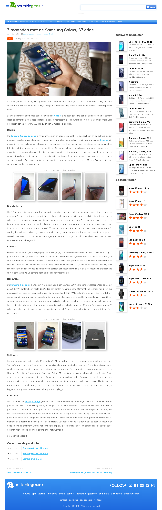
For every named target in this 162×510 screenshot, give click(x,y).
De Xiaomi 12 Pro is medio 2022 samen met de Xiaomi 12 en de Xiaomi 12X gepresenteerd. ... (141, 99)
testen (41, 493)
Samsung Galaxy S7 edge (23, 136)
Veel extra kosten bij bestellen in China (105, 22)
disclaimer (73, 500)
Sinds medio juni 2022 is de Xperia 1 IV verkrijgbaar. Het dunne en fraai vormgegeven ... (141, 59)
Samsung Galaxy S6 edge (29, 453)
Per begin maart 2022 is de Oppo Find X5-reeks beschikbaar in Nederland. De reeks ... (142, 168)
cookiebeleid (86, 500)
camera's (104, 493)
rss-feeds (98, 500)
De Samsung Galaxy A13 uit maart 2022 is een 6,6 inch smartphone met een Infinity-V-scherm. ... (141, 127)
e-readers (116, 493)
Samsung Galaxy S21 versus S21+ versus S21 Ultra (41, 22)
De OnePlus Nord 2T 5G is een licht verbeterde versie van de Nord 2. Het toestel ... (141, 72)
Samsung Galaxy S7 (20, 285)
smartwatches (131, 493)
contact (63, 500)
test (10, 39)
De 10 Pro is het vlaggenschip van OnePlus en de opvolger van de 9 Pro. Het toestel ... (142, 112)
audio (62, 493)
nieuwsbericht (49, 34)
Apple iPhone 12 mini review (75, 22)
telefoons (52, 493)
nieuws (39, 34)
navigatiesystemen (86, 493)
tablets (71, 493)
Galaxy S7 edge (32, 401)
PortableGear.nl (29, 34)
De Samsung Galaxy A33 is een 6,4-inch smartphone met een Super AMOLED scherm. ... (141, 142)
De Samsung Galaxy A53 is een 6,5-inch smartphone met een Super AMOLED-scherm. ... (141, 155)
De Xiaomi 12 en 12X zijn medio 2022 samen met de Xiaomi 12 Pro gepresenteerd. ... (141, 86)
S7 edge (56, 115)
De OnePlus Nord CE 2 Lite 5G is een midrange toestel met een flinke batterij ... (141, 46)
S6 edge (104, 140)
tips (34, 493)
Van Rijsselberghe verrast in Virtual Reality (91, 472)
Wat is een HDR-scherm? (19, 472)
